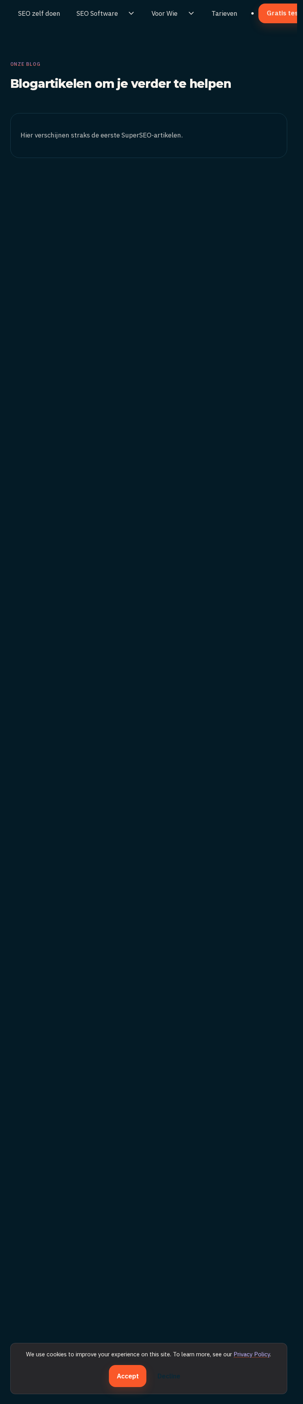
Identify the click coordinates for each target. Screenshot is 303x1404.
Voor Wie (165, 13)
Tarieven (224, 13)
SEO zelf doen (39, 13)
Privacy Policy (252, 1354)
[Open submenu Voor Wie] (191, 13)
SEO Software (97, 13)
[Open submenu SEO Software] (131, 13)
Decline (168, 1376)
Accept (128, 1376)
